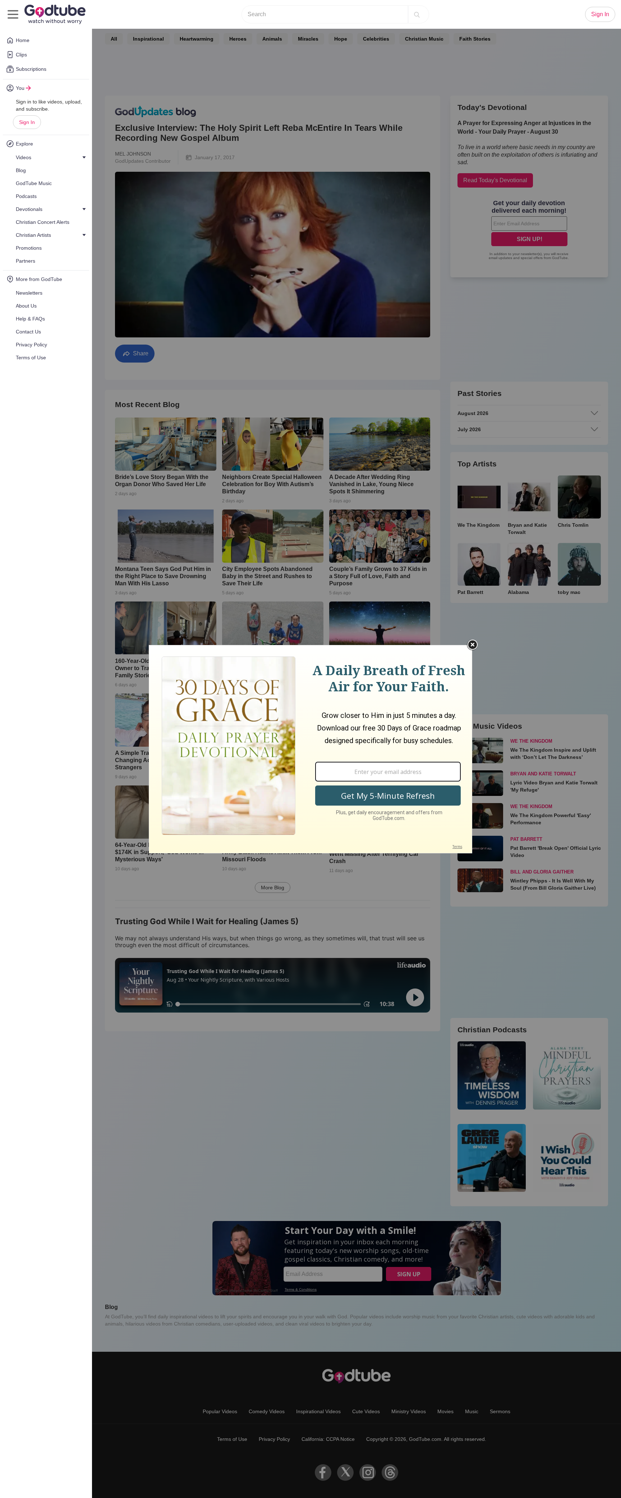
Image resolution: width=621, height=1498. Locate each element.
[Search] (417, 14)
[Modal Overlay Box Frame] (310, 749)
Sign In (27, 122)
